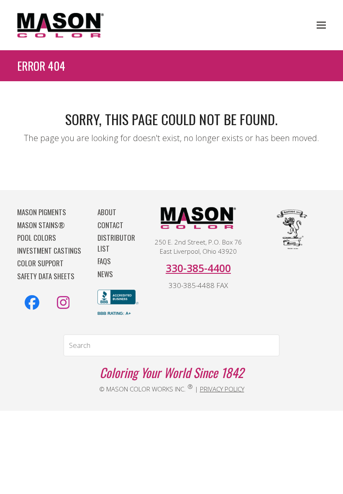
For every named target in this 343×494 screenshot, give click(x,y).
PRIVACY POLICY (222, 389)
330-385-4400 (198, 268)
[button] (321, 24)
